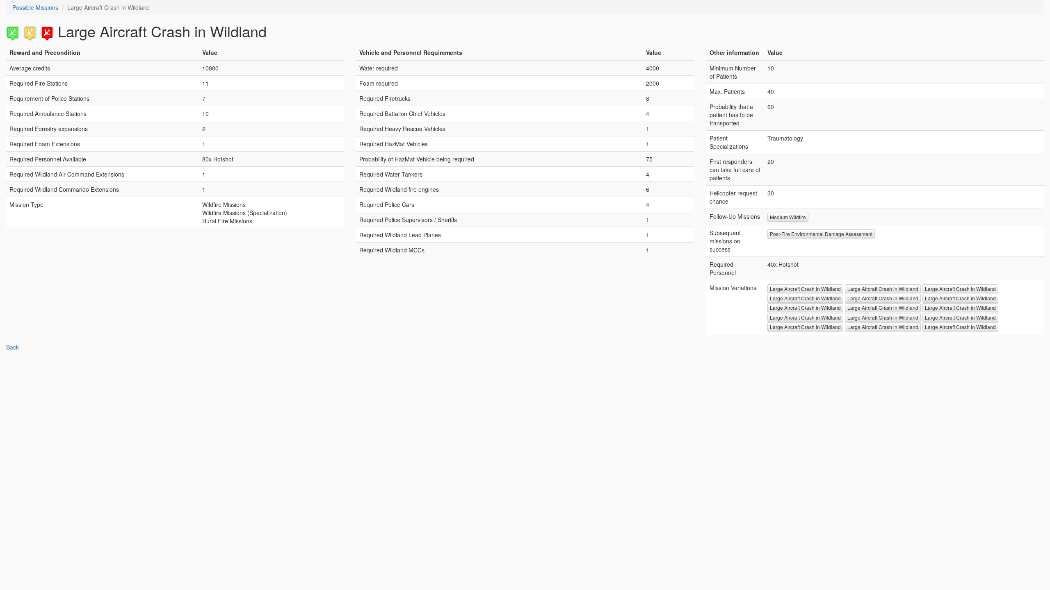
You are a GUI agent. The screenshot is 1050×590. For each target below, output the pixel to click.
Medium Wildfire (788, 216)
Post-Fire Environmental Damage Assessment (821, 233)
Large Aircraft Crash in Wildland (805, 288)
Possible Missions (35, 7)
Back (12, 347)
